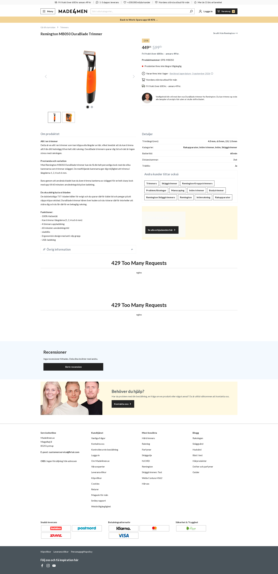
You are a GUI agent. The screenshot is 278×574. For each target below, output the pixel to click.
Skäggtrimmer (169, 183)
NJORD (146, 460)
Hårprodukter (200, 460)
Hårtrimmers (148, 438)
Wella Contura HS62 (152, 478)
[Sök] (191, 11)
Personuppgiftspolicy (81, 551)
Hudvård (197, 449)
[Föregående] (46, 77)
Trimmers (151, 183)
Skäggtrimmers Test (152, 472)
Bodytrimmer (216, 190)
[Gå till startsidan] (73, 11)
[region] (88, 81)
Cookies (95, 483)
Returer (95, 489)
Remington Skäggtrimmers (160, 197)
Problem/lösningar (156, 190)
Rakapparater (222, 197)
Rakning (146, 443)
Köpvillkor (96, 478)
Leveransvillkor (98, 472)
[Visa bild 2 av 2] (92, 107)
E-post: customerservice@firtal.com (60, 452)
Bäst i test (198, 455)
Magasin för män (99, 495)
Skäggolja (147, 455)
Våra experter (98, 466)
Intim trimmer (196, 190)
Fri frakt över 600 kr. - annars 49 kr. (160, 53)
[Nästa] (134, 77)
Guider (196, 472)
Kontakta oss (121, 403)
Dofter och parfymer (203, 466)
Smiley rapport (98, 500)
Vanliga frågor (98, 438)
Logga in (95, 455)
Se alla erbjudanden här (160, 229)
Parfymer (146, 449)
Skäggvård (198, 443)
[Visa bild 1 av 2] (88, 107)
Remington (186, 197)
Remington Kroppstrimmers (197, 183)
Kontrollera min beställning (104, 449)
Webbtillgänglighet (101, 506)
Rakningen (198, 438)
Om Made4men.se (100, 460)
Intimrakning (203, 197)
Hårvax (145, 483)
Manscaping (177, 190)
